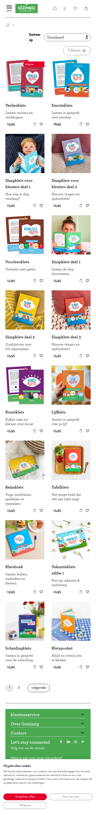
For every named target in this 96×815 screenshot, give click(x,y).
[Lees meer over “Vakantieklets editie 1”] (80, 591)
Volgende (38, 689)
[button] (34, 124)
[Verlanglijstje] (75, 8)
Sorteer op (34, 37)
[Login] (64, 8)
